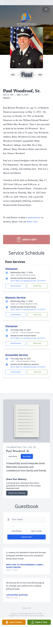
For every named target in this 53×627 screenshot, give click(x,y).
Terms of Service (33, 615)
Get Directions (16, 286)
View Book (12, 456)
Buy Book (27, 456)
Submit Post (26, 537)
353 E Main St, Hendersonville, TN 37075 (27, 280)
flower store (32, 221)
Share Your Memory (16, 493)
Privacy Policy (19, 615)
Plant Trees (37, 286)
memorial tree (34, 217)
